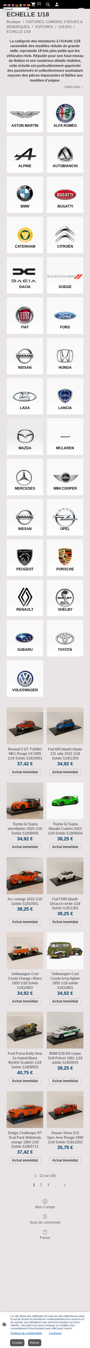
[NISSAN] (25, 350)
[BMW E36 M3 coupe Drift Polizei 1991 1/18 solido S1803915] (65, 1030)
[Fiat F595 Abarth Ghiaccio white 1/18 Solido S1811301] (65, 875)
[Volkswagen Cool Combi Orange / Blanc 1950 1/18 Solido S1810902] (25, 950)
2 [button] (41, 1185)
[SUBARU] (25, 632)
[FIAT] (25, 309)
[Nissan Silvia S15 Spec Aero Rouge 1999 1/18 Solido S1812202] (65, 1109)
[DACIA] (25, 269)
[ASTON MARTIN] (25, 108)
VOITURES (44, 27)
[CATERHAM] (25, 229)
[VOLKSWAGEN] (25, 672)
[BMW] (25, 188)
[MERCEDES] (25, 470)
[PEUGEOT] (25, 551)
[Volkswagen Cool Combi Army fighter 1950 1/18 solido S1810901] (65, 950)
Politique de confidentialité (26, 1333)
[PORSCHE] (65, 551)
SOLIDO (64, 27)
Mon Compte (45, 1207)
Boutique (14, 22)
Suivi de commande (45, 1222)
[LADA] (25, 390)
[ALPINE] (25, 148)
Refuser (34, 1342)
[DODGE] (65, 269)
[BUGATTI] (65, 188)
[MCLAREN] (65, 430)
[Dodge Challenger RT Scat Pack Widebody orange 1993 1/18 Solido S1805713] (25, 1109)
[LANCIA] (65, 390)
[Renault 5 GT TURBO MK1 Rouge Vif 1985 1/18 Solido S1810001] (25, 725)
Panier (45, 1238)
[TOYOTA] (65, 632)
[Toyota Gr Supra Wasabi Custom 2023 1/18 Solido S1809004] (65, 800)
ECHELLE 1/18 (19, 32)
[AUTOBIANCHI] (65, 148)
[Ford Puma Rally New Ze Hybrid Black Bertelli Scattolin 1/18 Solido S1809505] (25, 1030)
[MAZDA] (25, 430)
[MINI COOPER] (65, 470)
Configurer (55, 1333)
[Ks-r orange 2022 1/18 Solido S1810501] (25, 875)
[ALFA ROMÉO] (65, 108)
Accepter (17, 1342)
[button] (5, 5)
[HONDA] (65, 350)
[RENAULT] (25, 592)
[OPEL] (65, 511)
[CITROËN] (65, 229)
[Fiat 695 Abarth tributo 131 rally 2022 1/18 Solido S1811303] (65, 725)
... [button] (56, 1185)
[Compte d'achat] (56, 4)
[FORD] (65, 309)
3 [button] (48, 1185)
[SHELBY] (65, 592)
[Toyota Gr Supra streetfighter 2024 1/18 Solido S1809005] (25, 800)
